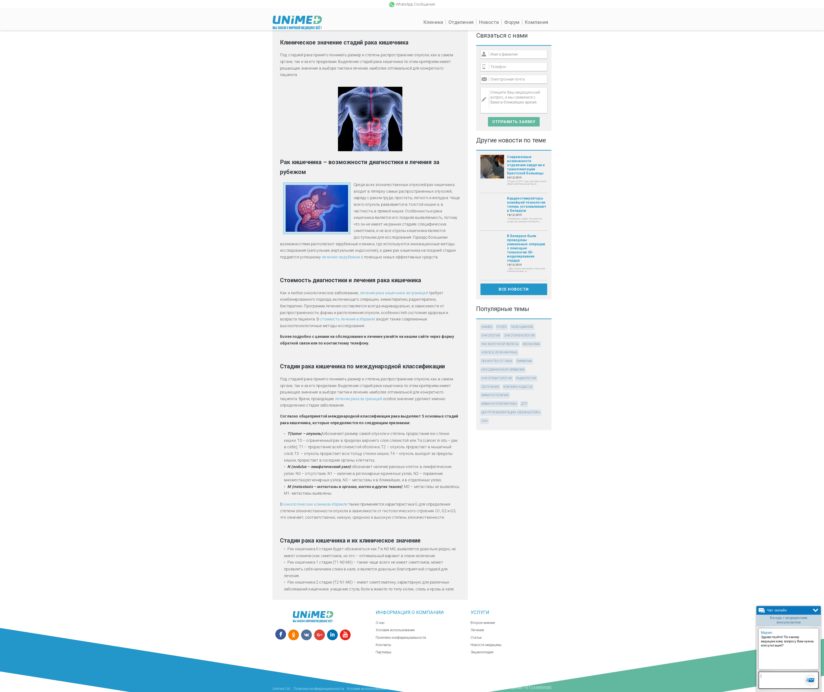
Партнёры (383, 652)
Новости (489, 22)
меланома (531, 344)
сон (484, 421)
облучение (490, 387)
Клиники (433, 22)
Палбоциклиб (522, 327)
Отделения (461, 22)
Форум (512, 22)
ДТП (524, 403)
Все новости (514, 289)
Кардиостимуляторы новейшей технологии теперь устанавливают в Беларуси (526, 204)
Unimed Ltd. (282, 689)
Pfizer (502, 327)
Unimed (486, 327)
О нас (380, 623)
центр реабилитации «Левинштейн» (510, 412)
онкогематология (496, 378)
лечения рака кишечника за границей (394, 293)
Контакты (383, 645)
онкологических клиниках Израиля (315, 504)
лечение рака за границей (358, 398)
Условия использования (395, 630)
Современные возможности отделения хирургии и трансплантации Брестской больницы (526, 165)
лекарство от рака (496, 361)
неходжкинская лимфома (503, 369)
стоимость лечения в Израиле (347, 319)
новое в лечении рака (499, 352)
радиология (526, 378)
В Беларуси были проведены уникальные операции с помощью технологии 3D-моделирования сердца (526, 248)
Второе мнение (483, 623)
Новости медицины (486, 645)
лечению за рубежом (341, 257)
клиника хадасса (517, 387)
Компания (536, 22)
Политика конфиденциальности (401, 638)
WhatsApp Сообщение (415, 4)
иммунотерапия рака (499, 403)
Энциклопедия (482, 652)
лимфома (524, 361)
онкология (490, 335)
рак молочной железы (500, 344)
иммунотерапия (495, 395)
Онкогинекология (519, 335)
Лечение (477, 630)
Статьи (476, 638)
